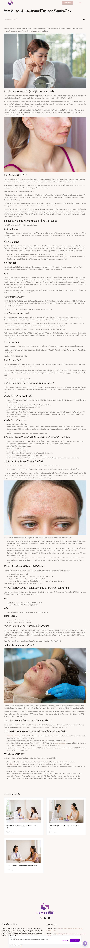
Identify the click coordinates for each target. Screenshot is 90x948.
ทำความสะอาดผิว (12, 736)
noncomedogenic (61, 743)
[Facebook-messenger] (49, 918)
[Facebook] (45, 918)
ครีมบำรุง (12, 764)
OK (75, 940)
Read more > (10, 832)
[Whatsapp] (41, 918)
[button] (80, 2)
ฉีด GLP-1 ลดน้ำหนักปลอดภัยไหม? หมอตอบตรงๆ (21, 866)
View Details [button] (65, 940)
